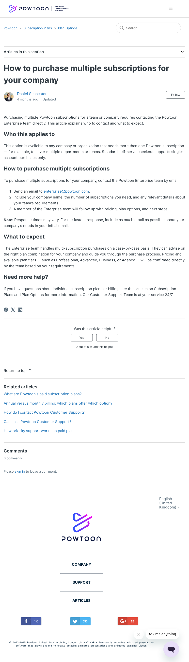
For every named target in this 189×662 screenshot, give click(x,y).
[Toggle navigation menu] (171, 9)
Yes (81, 337)
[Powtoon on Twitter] (80, 622)
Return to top (16, 370)
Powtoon (10, 28)
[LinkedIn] (20, 310)
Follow (175, 95)
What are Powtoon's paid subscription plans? (43, 394)
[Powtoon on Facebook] (31, 622)
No (107, 337)
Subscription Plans (38, 28)
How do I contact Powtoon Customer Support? (44, 412)
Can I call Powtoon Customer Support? (37, 421)
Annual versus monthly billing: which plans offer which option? (58, 403)
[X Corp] (13, 310)
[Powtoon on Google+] (128, 622)
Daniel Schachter (32, 93)
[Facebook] (6, 310)
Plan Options (68, 28)
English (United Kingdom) (168, 503)
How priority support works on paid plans (40, 430)
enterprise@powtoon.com (66, 191)
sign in (20, 471)
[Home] (38, 9)
